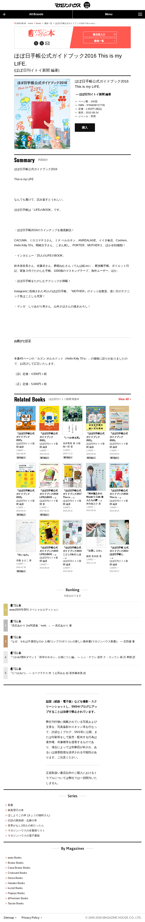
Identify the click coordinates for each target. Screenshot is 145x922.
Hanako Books (16, 883)
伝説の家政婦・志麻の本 (22, 820)
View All (123, 399)
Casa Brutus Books (19, 867)
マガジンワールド (72, 5)
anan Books (15, 857)
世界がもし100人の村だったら (26, 825)
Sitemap (9, 917)
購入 (85, 127)
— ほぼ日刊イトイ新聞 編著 (93, 94)
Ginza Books (15, 877)
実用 (93, 116)
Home (30, 23)
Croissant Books (17, 872)
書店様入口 (99, 34)
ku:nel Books (15, 887)
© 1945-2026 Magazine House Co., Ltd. (113, 917)
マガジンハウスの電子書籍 (24, 835)
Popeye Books (16, 893)
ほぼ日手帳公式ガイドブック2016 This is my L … (76, 23)
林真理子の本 (16, 810)
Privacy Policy (30, 917)
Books (38, 23)
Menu (108, 14)
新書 (10, 804)
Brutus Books (16, 862)
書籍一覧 (48, 23)
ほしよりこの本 (29, 815)
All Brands (36, 14)
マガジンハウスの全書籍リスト (26, 830)
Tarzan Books (16, 903)
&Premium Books (18, 898)
